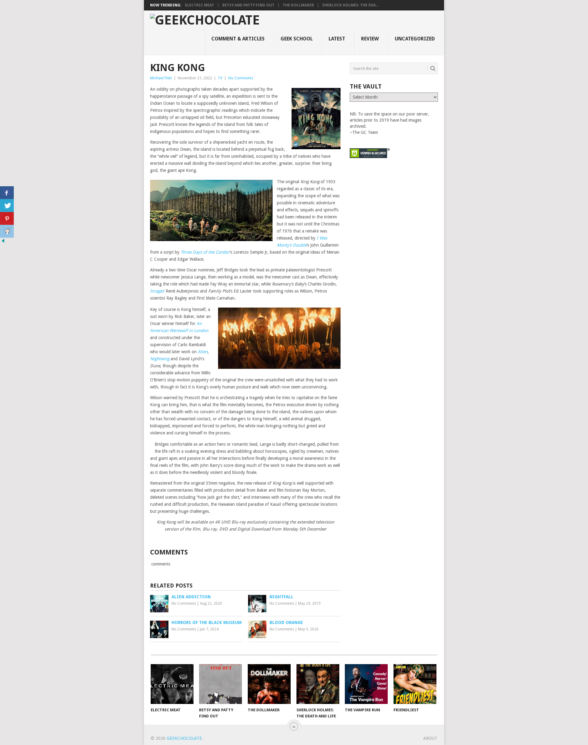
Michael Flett (161, 78)
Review (370, 39)
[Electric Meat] (172, 684)
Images (157, 291)
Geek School (297, 39)
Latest (337, 39)
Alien (203, 351)
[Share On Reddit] (7, 231)
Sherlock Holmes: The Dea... (350, 5)
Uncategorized (415, 39)
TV (220, 78)
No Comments (240, 78)
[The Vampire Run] (366, 684)
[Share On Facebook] (7, 192)
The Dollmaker (298, 5)
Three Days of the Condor (205, 252)
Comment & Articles (238, 39)
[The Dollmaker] (269, 684)
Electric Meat (199, 5)
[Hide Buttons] (3, 242)
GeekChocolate (184, 738)
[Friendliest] (415, 684)
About (430, 738)
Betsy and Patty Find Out (248, 5)
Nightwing (159, 358)
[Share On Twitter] (7, 205)
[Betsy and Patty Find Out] (220, 684)
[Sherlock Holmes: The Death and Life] (317, 684)
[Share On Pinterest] (7, 218)
